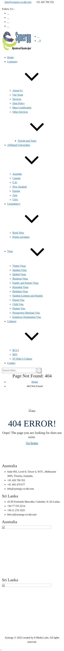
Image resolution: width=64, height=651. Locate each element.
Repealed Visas (20, 287)
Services (16, 99)
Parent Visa (18, 300)
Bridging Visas (20, 291)
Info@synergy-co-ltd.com (18, 2)
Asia (14, 195)
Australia (17, 174)
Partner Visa (18, 308)
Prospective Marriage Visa (26, 312)
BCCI (15, 350)
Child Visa (17, 304)
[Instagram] (8, 21)
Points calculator (21, 237)
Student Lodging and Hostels (27, 295)
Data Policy (18, 103)
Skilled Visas (19, 274)
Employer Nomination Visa (26, 317)
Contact (11, 363)
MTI (14, 354)
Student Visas (19, 270)
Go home (32, 443)
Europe (16, 191)
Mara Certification (21, 107)
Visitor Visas (19, 265)
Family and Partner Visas (25, 283)
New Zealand (19, 186)
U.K (14, 182)
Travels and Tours (27, 140)
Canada (16, 178)
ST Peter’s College (22, 358)
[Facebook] (8, 13)
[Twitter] (8, 26)
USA (15, 199)
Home (10, 57)
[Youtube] (8, 17)
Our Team (17, 94)
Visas (10, 251)
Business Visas (20, 278)
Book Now (18, 232)
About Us (17, 90)
